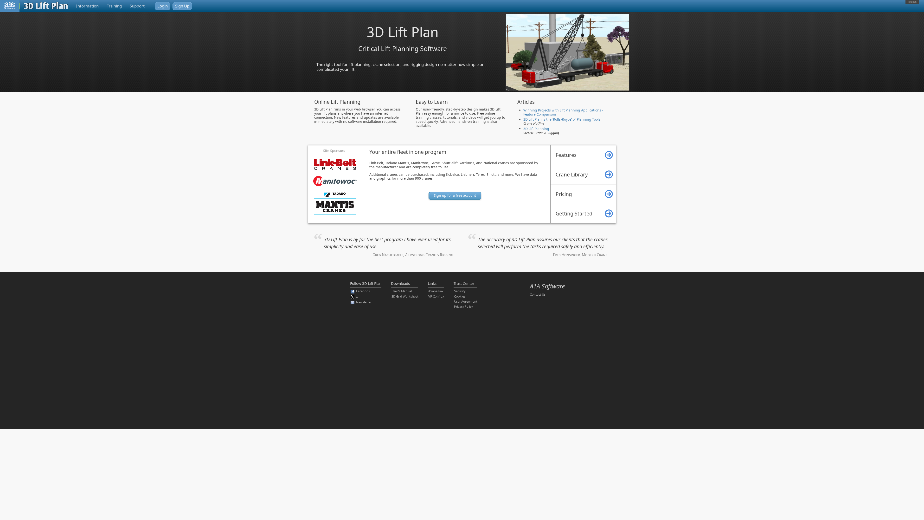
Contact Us (537, 294)
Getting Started (574, 213)
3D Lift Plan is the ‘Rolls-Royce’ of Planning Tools (561, 119)
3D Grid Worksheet (404, 296)
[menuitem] (912, 2)
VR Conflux (436, 296)
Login (162, 6)
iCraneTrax (435, 291)
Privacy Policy (463, 307)
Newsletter (364, 302)
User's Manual (401, 291)
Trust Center (464, 283)
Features (566, 155)
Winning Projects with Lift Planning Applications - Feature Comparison (563, 112)
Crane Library (572, 174)
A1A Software (547, 286)
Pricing (564, 194)
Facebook (363, 291)
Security (459, 291)
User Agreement (465, 301)
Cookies (459, 296)
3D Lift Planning (536, 128)
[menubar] (912, 2)
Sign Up (182, 6)
